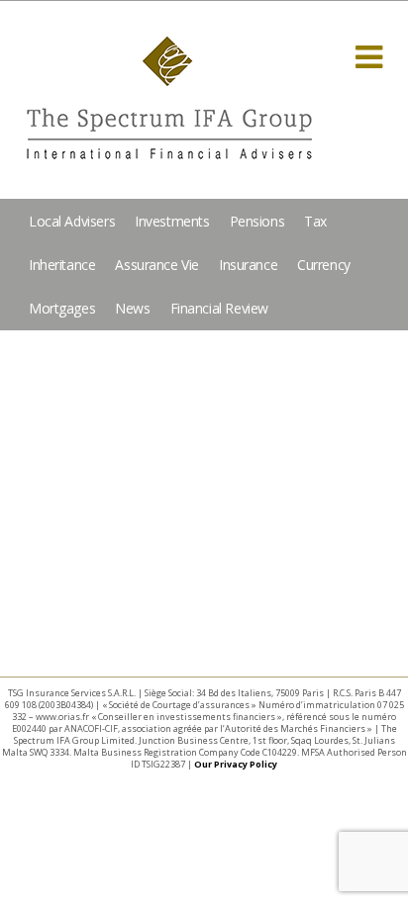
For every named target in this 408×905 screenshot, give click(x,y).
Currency (324, 264)
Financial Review (219, 308)
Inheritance (62, 264)
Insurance (248, 264)
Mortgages (62, 308)
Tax (315, 221)
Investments (172, 221)
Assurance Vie (157, 264)
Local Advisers (72, 221)
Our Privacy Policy (235, 764)
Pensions (257, 221)
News (132, 308)
